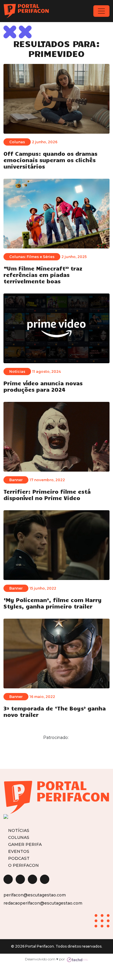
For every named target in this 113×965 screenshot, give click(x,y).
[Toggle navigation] (101, 11)
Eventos (18, 851)
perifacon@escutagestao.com (34, 895)
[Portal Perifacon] (26, 11)
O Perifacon (23, 865)
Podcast (19, 858)
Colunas (18, 837)
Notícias (18, 830)
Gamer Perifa (25, 844)
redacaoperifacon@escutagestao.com (42, 903)
